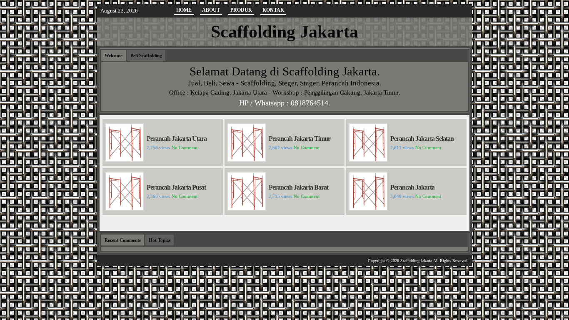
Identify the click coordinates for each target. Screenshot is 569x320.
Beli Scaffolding (146, 55)
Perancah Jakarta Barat (298, 187)
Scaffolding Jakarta (284, 31)
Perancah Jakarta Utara (177, 138)
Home (184, 10)
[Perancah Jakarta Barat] (246, 208)
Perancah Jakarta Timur (299, 138)
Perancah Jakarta (412, 187)
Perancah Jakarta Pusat (176, 187)
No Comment (184, 147)
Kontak (273, 10)
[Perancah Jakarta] (368, 208)
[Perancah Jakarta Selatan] (368, 159)
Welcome (113, 55)
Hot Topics (159, 240)
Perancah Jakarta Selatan (422, 138)
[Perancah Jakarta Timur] (246, 159)
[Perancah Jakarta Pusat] (124, 208)
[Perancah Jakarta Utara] (124, 159)
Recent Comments (123, 240)
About (211, 10)
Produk (241, 10)
